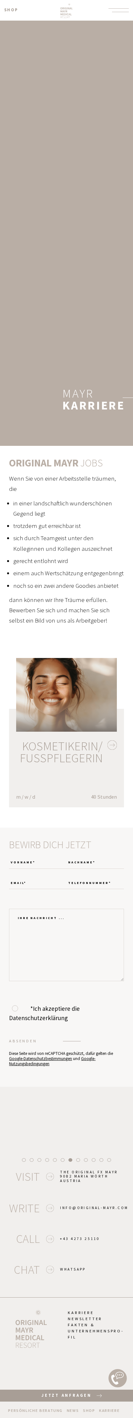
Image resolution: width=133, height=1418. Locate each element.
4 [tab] (47, 1160)
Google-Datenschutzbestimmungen (40, 1058)
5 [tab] (54, 1160)
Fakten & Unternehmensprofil (95, 1330)
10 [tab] (93, 1160)
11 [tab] (101, 1160)
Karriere (81, 1312)
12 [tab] (109, 1160)
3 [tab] (39, 1160)
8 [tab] (78, 1160)
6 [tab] (62, 1160)
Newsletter (85, 1318)
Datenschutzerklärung (38, 1018)
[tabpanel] (66, 1117)
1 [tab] (24, 1160)
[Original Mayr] (66, 10)
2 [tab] (31, 1160)
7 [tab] (70, 1160)
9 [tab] (85, 1160)
